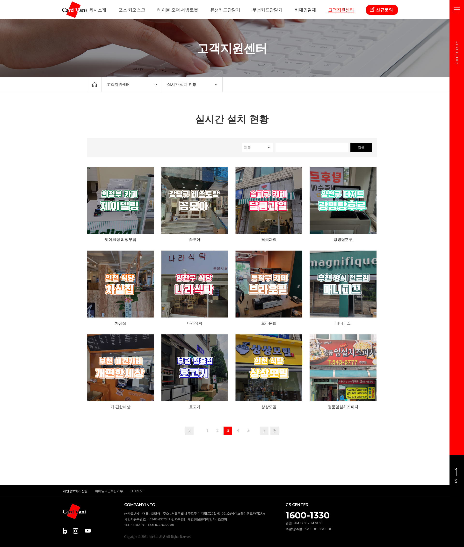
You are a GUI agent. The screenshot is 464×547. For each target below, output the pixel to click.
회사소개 (97, 10)
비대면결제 (305, 10)
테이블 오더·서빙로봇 (177, 10)
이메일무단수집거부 (109, 491)
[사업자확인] (176, 519)
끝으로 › (274, 431)
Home (94, 84)
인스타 (75, 531)
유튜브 (88, 531)
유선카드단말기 (225, 10)
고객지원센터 (341, 10)
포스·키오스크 (131, 10)
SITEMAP (137, 491)
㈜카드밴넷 (74, 9)
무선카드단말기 (267, 10)
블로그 (66, 531)
